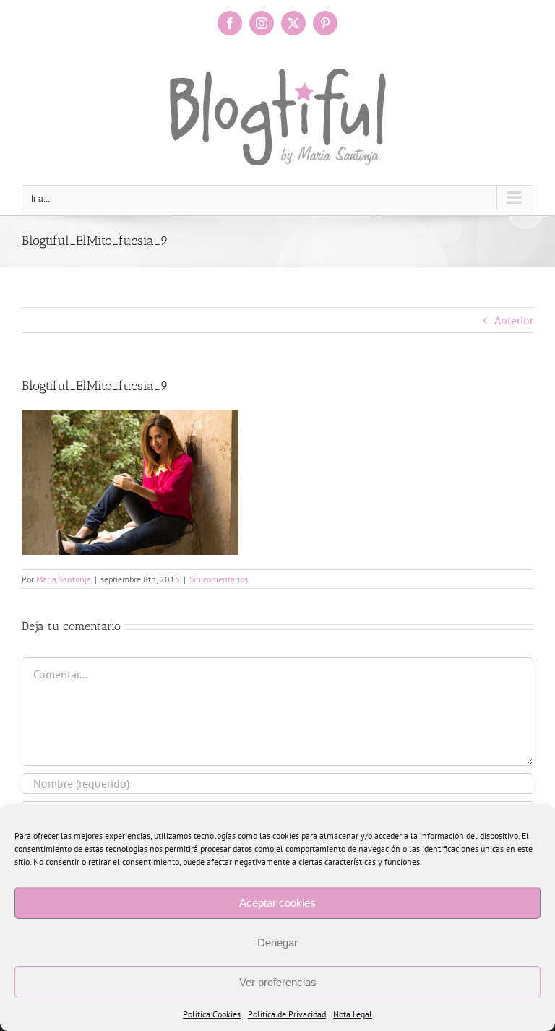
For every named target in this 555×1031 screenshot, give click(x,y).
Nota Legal (352, 1014)
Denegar (277, 942)
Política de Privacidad (287, 1014)
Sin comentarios (218, 579)
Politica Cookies (212, 1014)
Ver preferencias (278, 982)
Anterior (513, 320)
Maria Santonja (63, 579)
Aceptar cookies (277, 903)
